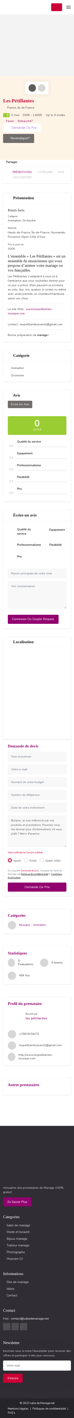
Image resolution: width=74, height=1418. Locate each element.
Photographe (16, 1252)
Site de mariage (18, 1282)
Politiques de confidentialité (49, 1409)
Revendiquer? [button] (20, 138)
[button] (56, 7)
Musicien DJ (15, 1259)
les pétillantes (36, 1018)
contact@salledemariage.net (30, 1319)
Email (33, 861)
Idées (10, 1289)
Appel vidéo (53, 861)
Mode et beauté (18, 1232)
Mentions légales (18, 1409)
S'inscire (12, 1378)
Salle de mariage (18, 1225)
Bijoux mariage (17, 1239)
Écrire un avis (20, 404)
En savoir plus (17, 1202)
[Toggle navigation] (68, 7)
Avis (61, 172)
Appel (17, 861)
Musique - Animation (32, 925)
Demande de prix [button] (23, 128)
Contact (12, 1295)
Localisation (22, 177)
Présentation (22, 172)
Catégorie (44, 172)
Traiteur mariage (18, 1245)
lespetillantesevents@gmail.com (40, 1045)
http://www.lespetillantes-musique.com (35, 1056)
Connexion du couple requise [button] (33, 619)
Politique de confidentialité (34, 874)
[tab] (32, 88)
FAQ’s (11, 1413)
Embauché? (25, 121)
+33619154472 (29, 1034)
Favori (10, 121)
